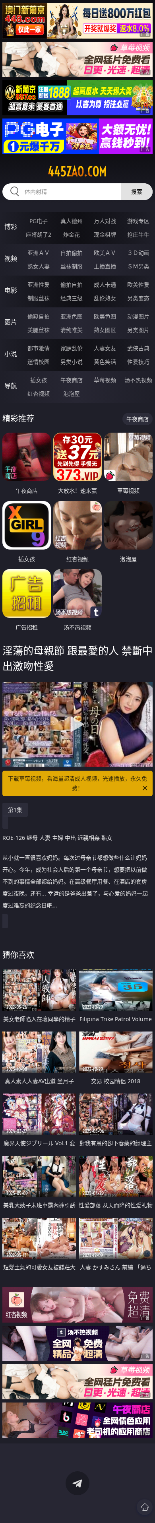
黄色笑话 (105, 361)
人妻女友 (105, 348)
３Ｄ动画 (138, 252)
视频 (10, 258)
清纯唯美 (71, 330)
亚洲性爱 (38, 284)
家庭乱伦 (71, 348)
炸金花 (71, 234)
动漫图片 (138, 316)
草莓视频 (105, 380)
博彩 (10, 226)
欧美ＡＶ (105, 252)
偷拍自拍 (71, 284)
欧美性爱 (138, 284)
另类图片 (138, 330)
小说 (10, 354)
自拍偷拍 (71, 252)
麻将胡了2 (38, 234)
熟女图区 (105, 330)
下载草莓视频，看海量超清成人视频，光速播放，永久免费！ (77, 783)
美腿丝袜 (38, 330)
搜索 (136, 191)
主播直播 (105, 266)
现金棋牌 (105, 234)
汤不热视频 (138, 380)
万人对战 (105, 221)
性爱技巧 (138, 361)
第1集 (15, 810)
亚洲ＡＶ (38, 252)
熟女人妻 (38, 266)
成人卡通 (105, 284)
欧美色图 (105, 316)
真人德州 (71, 221)
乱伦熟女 (105, 298)
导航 (10, 385)
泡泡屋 (71, 393)
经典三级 (71, 298)
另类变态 (138, 298)
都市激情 (38, 348)
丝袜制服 (71, 266)
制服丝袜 (38, 298)
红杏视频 (38, 393)
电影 (10, 290)
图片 (10, 322)
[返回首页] (145, 1507)
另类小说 (71, 361)
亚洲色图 (71, 316)
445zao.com (77, 171)
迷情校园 (38, 361)
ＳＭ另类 (138, 266)
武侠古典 (138, 348)
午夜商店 (71, 380)
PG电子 (38, 221)
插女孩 (38, 380)
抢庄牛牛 (138, 234)
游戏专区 (138, 221)
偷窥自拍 (38, 316)
